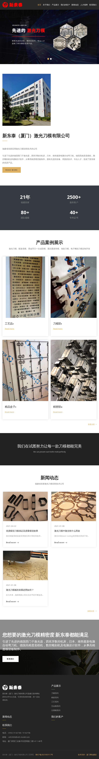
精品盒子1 (10, 406)
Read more (9, 328)
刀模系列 (55, 693)
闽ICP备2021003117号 (44, 754)
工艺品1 (9, 323)
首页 (39, 5)
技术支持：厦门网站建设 (87, 754)
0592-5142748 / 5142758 (19, 733)
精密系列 (55, 697)
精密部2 (57, 406)
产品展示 (55, 5)
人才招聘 (84, 5)
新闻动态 (75, 5)
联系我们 (93, 5)
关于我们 (46, 5)
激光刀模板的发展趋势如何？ (20, 590)
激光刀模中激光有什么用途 (67, 531)
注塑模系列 (55, 710)
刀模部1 (57, 323)
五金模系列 (55, 706)
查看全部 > (92, 424)
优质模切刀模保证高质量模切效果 (22, 531)
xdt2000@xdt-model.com (19, 737)
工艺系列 (55, 701)
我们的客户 (65, 5)
